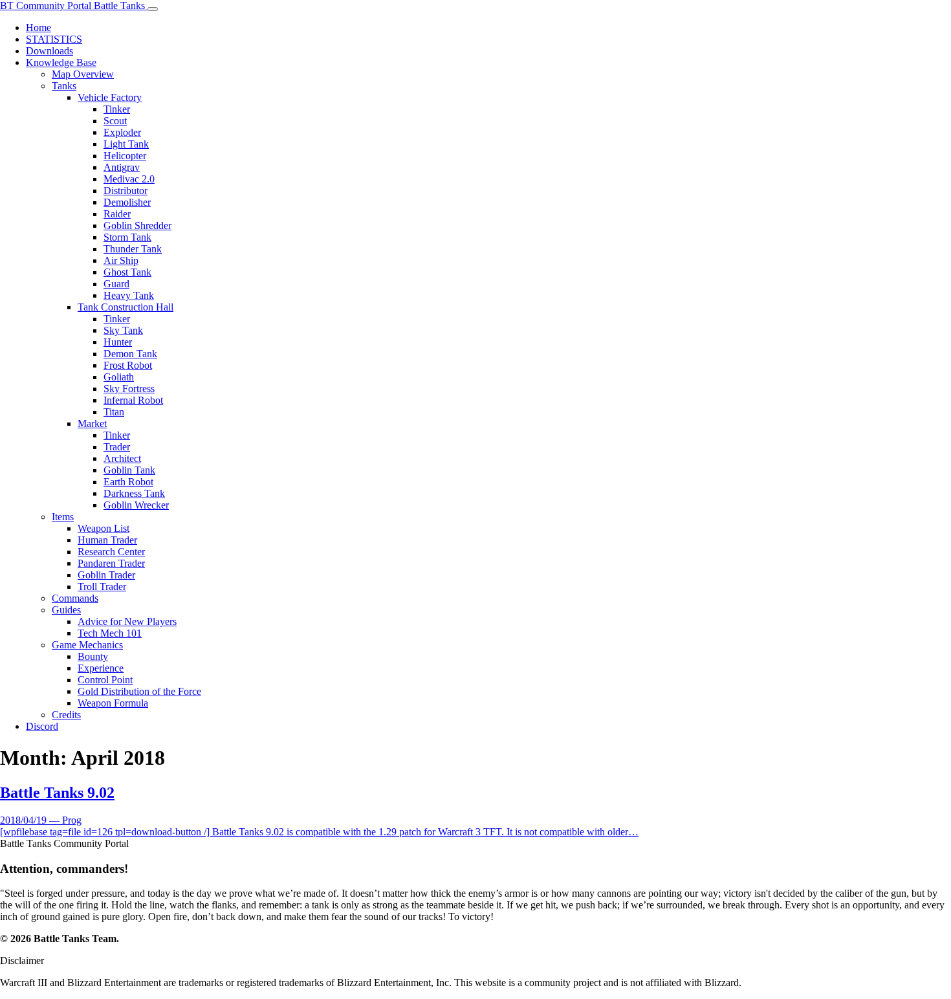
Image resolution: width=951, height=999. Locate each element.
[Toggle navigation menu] (153, 9)
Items (63, 516)
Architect (122, 458)
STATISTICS (54, 39)
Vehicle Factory (110, 97)
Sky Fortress (129, 388)
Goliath (119, 376)
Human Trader (107, 539)
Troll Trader (102, 586)
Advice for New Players (127, 621)
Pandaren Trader (111, 563)
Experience (101, 668)
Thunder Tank (133, 248)
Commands (75, 598)
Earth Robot (128, 481)
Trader (117, 446)
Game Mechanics (87, 644)
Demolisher (127, 202)
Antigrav (122, 167)
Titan (114, 411)
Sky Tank (123, 330)
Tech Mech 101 (110, 633)
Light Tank (126, 143)
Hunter (118, 341)
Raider (117, 213)
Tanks (64, 85)
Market (92, 423)
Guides (66, 609)
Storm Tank (127, 237)
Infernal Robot (133, 400)
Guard (116, 283)
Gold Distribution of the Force (139, 691)
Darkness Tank (134, 493)
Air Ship (121, 260)
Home (38, 27)
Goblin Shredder (137, 225)
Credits (66, 714)
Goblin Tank (129, 470)
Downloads (49, 50)
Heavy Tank (129, 295)
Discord (42, 726)
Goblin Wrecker (136, 505)
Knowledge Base (61, 62)
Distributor (126, 190)
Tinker (117, 109)
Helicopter (125, 155)
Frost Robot (128, 365)
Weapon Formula (113, 702)
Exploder (122, 132)
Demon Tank (130, 353)
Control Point (105, 679)
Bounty (93, 656)
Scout (115, 120)
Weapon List (103, 528)
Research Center (111, 551)
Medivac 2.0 (129, 178)
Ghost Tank (127, 272)
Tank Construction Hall (125, 307)
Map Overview (83, 74)
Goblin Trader (106, 574)
